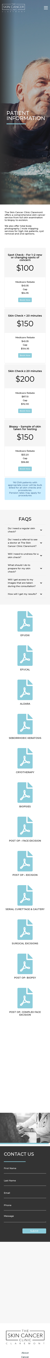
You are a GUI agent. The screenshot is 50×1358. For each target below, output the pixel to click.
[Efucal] (25, 660)
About (25, 1353)
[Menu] (45, 8)
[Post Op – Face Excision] (25, 832)
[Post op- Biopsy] (25, 968)
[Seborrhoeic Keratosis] (25, 729)
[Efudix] (25, 626)
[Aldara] (25, 695)
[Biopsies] (25, 797)
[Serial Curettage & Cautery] (25, 900)
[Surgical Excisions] (25, 934)
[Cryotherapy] (25, 763)
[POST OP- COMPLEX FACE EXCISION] (25, 1005)
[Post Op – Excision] (25, 866)
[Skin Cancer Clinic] (13, 8)
